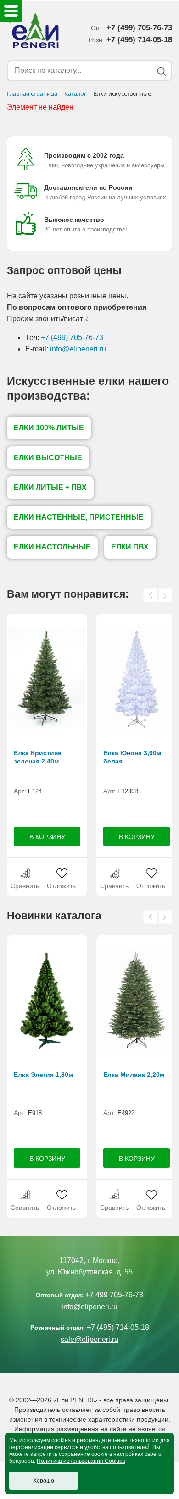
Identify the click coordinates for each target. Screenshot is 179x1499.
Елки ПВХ (130, 547)
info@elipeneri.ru (78, 349)
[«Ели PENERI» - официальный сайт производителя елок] (34, 32)
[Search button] (161, 71)
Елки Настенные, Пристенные (79, 517)
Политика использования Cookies (81, 1461)
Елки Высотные (48, 457)
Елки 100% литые (49, 428)
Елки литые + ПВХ (50, 487)
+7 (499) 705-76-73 (72, 337)
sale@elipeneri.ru (89, 1339)
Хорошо (43, 1480)
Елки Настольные (52, 547)
